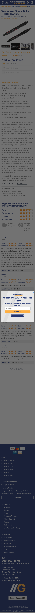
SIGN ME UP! (17, 312)
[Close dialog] (33, 292)
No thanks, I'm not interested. (17, 315)
